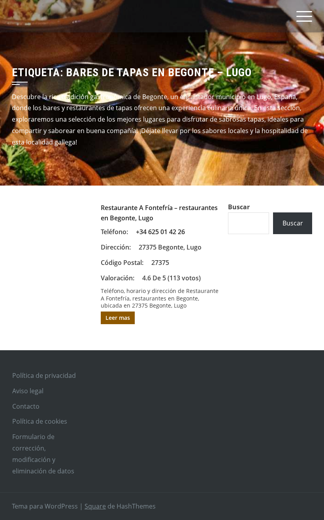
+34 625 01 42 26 (160, 231)
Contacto (26, 406)
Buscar (239, 207)
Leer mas (117, 317)
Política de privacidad (44, 375)
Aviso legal (27, 391)
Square (95, 506)
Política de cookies (39, 421)
